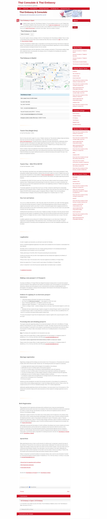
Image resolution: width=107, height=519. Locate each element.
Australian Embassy (77, 124)
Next (68, 491)
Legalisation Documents (26, 270)
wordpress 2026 (76, 102)
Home (19, 8)
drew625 (74, 198)
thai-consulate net (76, 73)
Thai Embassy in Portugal (31, 472)
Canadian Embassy (76, 115)
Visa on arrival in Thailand (27, 41)
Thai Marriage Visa (55, 8)
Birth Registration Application (27, 465)
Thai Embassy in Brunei (45, 472)
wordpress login (76, 75)
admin (74, 152)
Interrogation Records (26, 467)
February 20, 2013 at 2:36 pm (27, 509)
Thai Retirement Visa (65, 8)
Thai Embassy (76, 120)
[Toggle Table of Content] (31, 34)
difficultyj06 (75, 177)
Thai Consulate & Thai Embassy (36, 2)
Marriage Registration (44, 8)
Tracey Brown (33, 487)
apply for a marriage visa (54, 25)
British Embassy (76, 113)
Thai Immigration (33, 8)
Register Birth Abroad (26, 422)
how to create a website (78, 135)
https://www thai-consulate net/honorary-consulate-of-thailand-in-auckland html (80, 191)
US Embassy (75, 118)
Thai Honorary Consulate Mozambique (81, 64)
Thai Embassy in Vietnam (63, 431)
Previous (22, 491)
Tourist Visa (25, 8)
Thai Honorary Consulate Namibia (80, 61)
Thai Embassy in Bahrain (29, 433)
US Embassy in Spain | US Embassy (32, 500)
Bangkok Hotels (76, 122)
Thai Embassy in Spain (27, 20)
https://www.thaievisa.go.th (26, 141)
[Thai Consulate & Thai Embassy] (49, 13)
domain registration (77, 78)
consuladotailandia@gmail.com (52, 337)
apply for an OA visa (30, 28)
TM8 (59, 39)
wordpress (75, 71)
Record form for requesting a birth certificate (31, 462)
